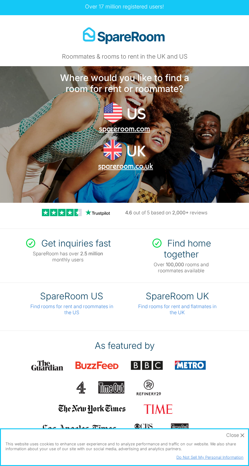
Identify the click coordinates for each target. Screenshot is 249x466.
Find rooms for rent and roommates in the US (71, 309)
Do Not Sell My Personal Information (210, 457)
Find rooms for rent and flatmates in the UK (177, 309)
